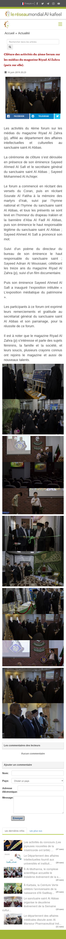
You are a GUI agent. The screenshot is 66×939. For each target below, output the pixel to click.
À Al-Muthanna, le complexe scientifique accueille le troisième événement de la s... (42, 873)
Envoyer (18, 818)
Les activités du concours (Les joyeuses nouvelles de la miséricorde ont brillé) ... (42, 846)
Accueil (9, 33)
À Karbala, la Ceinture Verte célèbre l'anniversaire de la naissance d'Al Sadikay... (41, 889)
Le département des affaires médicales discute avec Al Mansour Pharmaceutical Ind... (42, 919)
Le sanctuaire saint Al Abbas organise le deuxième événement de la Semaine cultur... (30, 904)
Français (28, 3)
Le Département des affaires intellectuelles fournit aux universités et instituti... (41, 859)
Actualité (24, 33)
